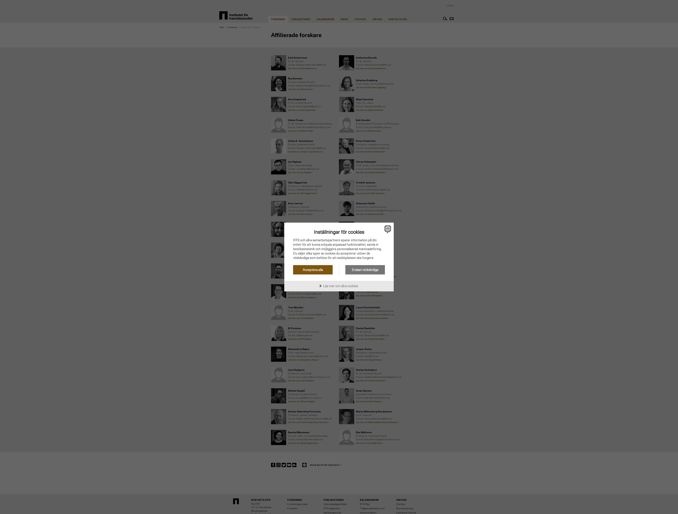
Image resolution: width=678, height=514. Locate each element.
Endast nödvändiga (365, 269)
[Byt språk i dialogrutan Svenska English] (387, 229)
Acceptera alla (313, 269)
